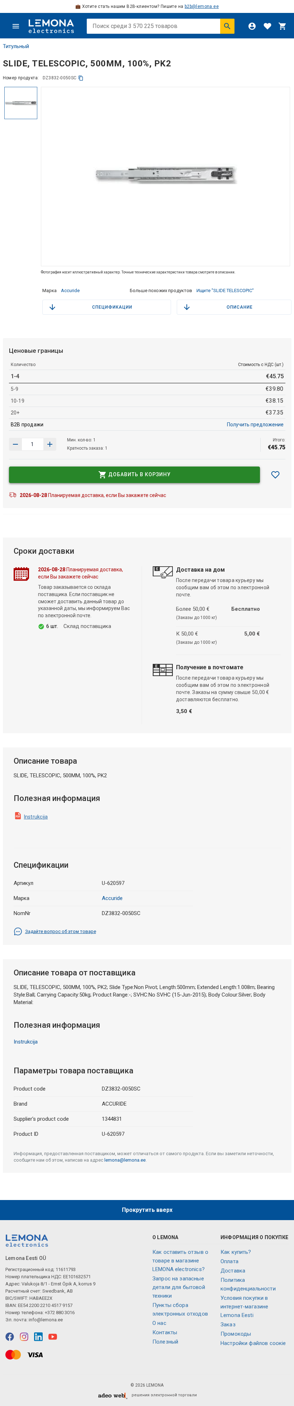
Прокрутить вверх (147, 1209)
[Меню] (15, 26)
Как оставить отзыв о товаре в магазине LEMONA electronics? (180, 1261)
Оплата (229, 1261)
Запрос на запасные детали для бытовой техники (178, 1287)
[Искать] (227, 26)
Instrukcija (36, 817)
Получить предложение (255, 424)
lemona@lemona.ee (125, 1160)
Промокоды (235, 1334)
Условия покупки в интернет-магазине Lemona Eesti (244, 1306)
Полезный (165, 1342)
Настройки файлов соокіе (253, 1343)
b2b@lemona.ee (202, 6)
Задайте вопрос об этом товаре (60, 931)
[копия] (80, 78)
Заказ (228, 1324)
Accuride (70, 290)
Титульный (16, 46)
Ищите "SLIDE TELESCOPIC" (225, 290)
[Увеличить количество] (15, 444)
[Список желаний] (267, 26)
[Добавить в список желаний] (275, 475)
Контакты (164, 1332)
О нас (159, 1323)
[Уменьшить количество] (49, 444)
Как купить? (235, 1252)
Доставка (232, 1270)
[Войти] (252, 26)
